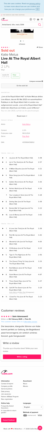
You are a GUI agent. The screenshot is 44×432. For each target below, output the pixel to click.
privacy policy (34, 3)
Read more (21, 116)
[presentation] (31, 29)
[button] (20, 41)
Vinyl (16, 76)
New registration (7, 399)
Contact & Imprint (7, 384)
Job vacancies (6, 394)
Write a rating (22, 357)
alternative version (30, 322)
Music (25, 384)
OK (37, 9)
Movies (25, 386)
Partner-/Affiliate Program (10, 397)
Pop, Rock (25, 136)
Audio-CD (5, 76)
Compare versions (35, 81)
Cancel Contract (9, 420)
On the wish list (22, 86)
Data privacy (5, 391)
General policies (6, 389)
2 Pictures (22, 44)
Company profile (7, 386)
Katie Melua (26, 124)
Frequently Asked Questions (7, 407)
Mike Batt (22, 292)
